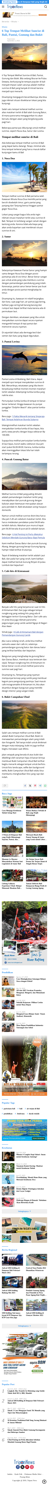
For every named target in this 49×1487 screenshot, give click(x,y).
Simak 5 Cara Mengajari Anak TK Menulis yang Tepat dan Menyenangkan (26, 1412)
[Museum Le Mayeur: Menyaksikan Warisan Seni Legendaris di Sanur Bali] (12, 851)
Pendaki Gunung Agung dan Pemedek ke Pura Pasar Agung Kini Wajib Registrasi (35, 1293)
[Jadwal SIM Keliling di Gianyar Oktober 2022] (36, 1305)
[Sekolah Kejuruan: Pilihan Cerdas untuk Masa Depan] (8, 1004)
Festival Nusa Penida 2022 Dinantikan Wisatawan (36, 1269)
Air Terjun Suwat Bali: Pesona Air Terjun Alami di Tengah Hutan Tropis (36, 861)
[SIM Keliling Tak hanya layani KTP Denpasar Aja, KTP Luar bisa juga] (12, 1305)
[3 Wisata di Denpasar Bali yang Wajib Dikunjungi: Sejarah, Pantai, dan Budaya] (12, 827)
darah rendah (34, 1114)
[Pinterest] (27, 1467)
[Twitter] (22, 1467)
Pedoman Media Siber (32, 1474)
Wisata (4, 27)
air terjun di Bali (33, 1109)
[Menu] (3, 7)
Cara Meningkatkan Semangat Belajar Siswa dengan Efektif (31, 980)
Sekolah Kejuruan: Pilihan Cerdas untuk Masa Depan (29, 1004)
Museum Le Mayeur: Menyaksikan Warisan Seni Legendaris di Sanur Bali (12, 861)
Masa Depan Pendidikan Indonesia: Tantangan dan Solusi (29, 1026)
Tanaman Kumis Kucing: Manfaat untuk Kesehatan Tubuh (29, 1167)
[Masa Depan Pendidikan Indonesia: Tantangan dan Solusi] (8, 1027)
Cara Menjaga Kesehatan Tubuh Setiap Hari (11, 812)
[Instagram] (32, 1467)
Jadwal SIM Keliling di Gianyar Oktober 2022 (35, 1314)
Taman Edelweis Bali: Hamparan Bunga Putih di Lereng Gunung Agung (36, 886)
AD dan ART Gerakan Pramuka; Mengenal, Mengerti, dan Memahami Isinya (30, 992)
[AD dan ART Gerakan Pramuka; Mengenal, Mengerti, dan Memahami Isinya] (8, 992)
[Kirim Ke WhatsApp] (45, 786)
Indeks (9, 1474)
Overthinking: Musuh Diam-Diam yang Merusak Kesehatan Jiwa (31, 1178)
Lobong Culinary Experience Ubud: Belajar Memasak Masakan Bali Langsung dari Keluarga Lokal (12, 886)
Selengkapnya (23, 1211)
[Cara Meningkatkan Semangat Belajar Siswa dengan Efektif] (8, 981)
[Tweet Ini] (30, 786)
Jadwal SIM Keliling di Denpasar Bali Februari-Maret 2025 (11, 1270)
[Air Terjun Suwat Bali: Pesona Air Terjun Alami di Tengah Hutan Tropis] (36, 851)
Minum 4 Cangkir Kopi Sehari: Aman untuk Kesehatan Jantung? (30, 1156)
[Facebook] (18, 1467)
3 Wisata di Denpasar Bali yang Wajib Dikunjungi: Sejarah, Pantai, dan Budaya (12, 837)
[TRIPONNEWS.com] (15, 7)
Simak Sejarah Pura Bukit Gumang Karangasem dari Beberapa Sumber (26, 1431)
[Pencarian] (45, 7)
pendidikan (8, 1114)
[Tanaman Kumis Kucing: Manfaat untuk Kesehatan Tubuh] (8, 1168)
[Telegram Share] (40, 786)
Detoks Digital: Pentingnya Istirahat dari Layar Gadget (30, 1190)
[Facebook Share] (25, 786)
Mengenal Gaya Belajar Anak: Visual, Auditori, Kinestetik (30, 1015)
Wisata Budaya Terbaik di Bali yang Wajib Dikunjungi (36, 813)
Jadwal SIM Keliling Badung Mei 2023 (10, 1292)
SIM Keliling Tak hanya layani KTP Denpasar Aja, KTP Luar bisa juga (12, 1315)
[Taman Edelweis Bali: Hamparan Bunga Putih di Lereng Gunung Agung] (36, 875)
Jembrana (20, 1114)
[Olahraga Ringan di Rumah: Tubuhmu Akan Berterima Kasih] (8, 1202)
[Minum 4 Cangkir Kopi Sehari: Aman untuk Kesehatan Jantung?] (8, 1156)
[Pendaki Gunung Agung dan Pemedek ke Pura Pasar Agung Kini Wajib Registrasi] (36, 1282)
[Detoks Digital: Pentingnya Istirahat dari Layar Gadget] (8, 1190)
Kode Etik (18, 1474)
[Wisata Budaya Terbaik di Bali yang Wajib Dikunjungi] (36, 802)
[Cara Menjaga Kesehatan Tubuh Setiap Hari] (12, 802)
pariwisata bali (9, 1109)
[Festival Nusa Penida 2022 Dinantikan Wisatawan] (36, 1260)
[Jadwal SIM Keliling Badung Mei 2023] (12, 1282)
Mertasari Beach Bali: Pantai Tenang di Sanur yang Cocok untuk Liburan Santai (36, 837)
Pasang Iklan (25, 1477)
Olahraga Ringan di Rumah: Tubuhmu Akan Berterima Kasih (31, 1201)
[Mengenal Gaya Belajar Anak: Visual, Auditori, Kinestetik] (8, 1016)
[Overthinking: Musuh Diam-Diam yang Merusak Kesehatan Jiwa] (8, 1179)
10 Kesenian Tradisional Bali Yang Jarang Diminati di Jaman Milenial (27, 1421)
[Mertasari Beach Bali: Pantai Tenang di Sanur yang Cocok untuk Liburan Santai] (36, 827)
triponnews (11, 39)
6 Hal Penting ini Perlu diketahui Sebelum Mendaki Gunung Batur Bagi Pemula (24, 1441)
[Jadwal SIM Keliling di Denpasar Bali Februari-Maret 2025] (12, 1260)
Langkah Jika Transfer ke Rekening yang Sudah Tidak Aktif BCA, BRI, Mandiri (26, 1392)
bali (20, 1109)
